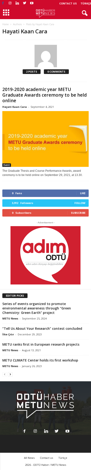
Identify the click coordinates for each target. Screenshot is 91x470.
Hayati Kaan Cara (14, 107)
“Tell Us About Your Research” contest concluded (42, 328)
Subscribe (78, 212)
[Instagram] (10, 3)
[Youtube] (32, 3)
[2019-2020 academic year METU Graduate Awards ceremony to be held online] (45, 139)
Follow (79, 203)
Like (82, 193)
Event (7, 165)
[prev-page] (4, 374)
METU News (10, 318)
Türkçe (85, 3)
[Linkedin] (17, 3)
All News (29, 457)
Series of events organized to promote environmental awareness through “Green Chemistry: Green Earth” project (36, 308)
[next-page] (10, 374)
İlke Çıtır (8, 334)
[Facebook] (3, 3)
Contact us (68, 3)
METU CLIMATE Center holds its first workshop (40, 360)
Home (5, 24)
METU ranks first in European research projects (40, 344)
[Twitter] (24, 3)
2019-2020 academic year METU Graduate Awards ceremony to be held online (44, 95)
